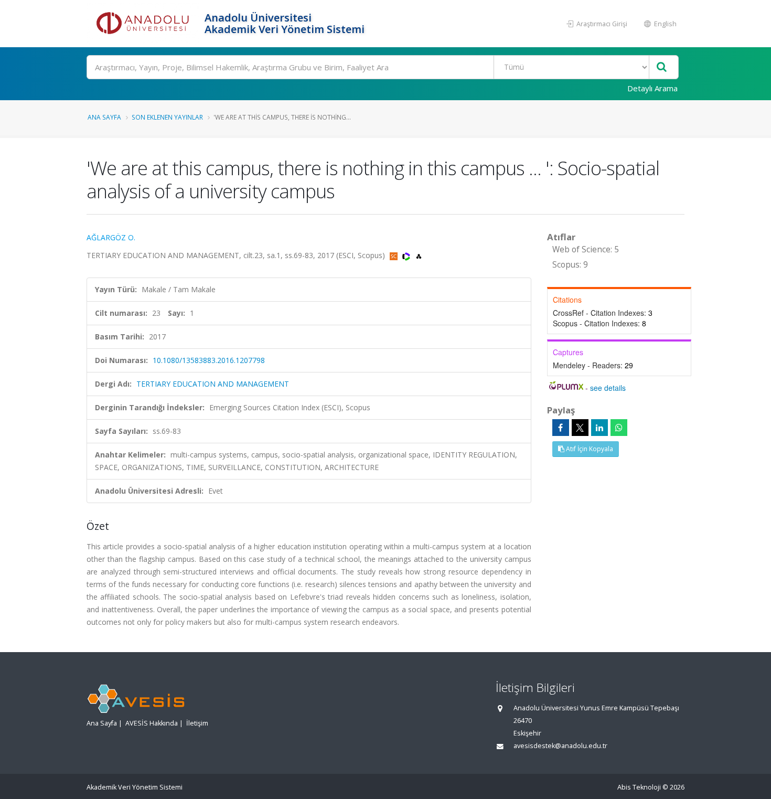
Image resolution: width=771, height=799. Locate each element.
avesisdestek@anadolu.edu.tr (560, 745)
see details (608, 387)
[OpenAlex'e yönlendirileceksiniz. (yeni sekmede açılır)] (419, 255)
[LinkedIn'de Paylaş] (599, 427)
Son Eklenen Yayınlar (167, 117)
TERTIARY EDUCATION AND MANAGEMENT (212, 384)
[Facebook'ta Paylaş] (560, 427)
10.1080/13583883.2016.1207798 (209, 360)
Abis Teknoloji (639, 787)
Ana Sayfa (104, 117)
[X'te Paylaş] (580, 427)
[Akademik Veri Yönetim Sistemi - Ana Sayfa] (144, 23)
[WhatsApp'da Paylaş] (619, 427)
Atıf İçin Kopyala (588, 448)
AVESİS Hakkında (151, 723)
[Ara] (661, 67)
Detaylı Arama (652, 88)
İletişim (197, 723)
